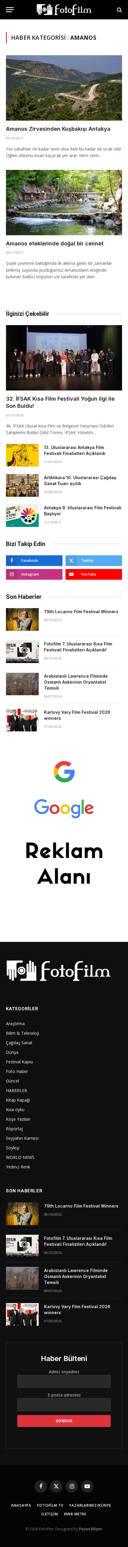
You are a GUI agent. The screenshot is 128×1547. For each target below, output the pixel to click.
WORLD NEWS (20, 1157)
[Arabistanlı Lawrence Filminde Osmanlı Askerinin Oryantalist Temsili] (22, 684)
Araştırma (15, 1023)
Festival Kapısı (19, 1062)
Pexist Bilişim (90, 1528)
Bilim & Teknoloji (22, 1033)
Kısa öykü (15, 1109)
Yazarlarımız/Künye (90, 1505)
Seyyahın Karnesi (22, 1138)
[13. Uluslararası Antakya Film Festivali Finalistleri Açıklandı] (22, 455)
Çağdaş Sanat (19, 1042)
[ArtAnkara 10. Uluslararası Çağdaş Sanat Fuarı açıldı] (22, 485)
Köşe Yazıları (18, 1119)
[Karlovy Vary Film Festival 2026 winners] (22, 720)
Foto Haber (17, 1071)
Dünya (12, 1052)
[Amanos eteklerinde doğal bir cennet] (64, 202)
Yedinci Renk (18, 1167)
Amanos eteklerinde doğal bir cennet (55, 243)
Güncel (12, 1081)
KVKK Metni (75, 1514)
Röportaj (14, 1128)
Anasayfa (21, 1505)
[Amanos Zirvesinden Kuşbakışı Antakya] (64, 88)
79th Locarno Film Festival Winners (81, 611)
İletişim (49, 1514)
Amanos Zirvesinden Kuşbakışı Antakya (58, 129)
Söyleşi (12, 1148)
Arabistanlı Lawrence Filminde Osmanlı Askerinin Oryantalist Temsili (76, 682)
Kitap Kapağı (18, 1100)
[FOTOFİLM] (64, 9)
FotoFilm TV (50, 1505)
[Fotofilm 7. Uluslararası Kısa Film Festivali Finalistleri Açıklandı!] (22, 651)
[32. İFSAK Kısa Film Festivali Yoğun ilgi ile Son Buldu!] (64, 357)
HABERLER (16, 1090)
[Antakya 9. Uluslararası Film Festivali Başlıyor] (22, 515)
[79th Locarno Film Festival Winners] (22, 619)
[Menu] (10, 9)
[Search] (119, 9)
